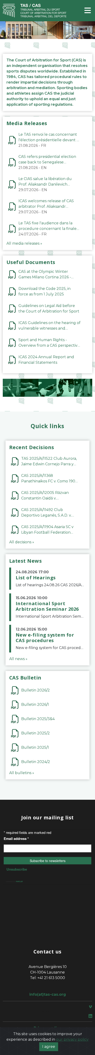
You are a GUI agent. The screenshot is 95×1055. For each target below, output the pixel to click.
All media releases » (24, 243)
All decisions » (21, 542)
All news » (18, 659)
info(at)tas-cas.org (47, 994)
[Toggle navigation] (87, 10)
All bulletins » (21, 773)
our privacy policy (72, 1039)
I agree (48, 1046)
